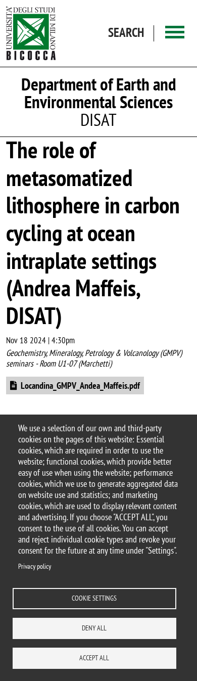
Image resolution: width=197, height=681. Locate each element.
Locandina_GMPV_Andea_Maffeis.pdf (80, 385)
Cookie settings (94, 598)
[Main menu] (175, 33)
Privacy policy (34, 566)
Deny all (94, 627)
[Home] (31, 33)
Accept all (94, 657)
